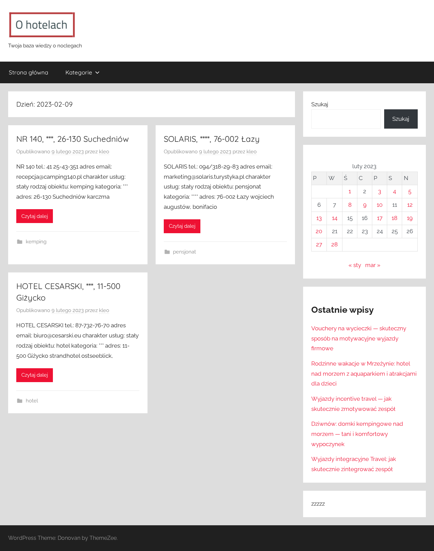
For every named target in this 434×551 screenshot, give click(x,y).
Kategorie (78, 72)
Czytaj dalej (34, 216)
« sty (355, 265)
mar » (372, 265)
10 (379, 204)
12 (410, 204)
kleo (104, 152)
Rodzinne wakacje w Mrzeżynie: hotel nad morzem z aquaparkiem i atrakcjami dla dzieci (364, 373)
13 (319, 218)
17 (379, 218)
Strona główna (28, 72)
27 (319, 244)
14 (334, 218)
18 (394, 218)
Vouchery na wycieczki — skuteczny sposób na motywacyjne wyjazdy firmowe (358, 338)
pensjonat (184, 252)
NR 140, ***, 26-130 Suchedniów (72, 139)
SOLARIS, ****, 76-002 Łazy (212, 139)
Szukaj (319, 104)
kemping (36, 242)
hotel (32, 401)
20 (319, 231)
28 (334, 244)
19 (410, 218)
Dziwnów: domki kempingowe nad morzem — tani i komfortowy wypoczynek (357, 433)
